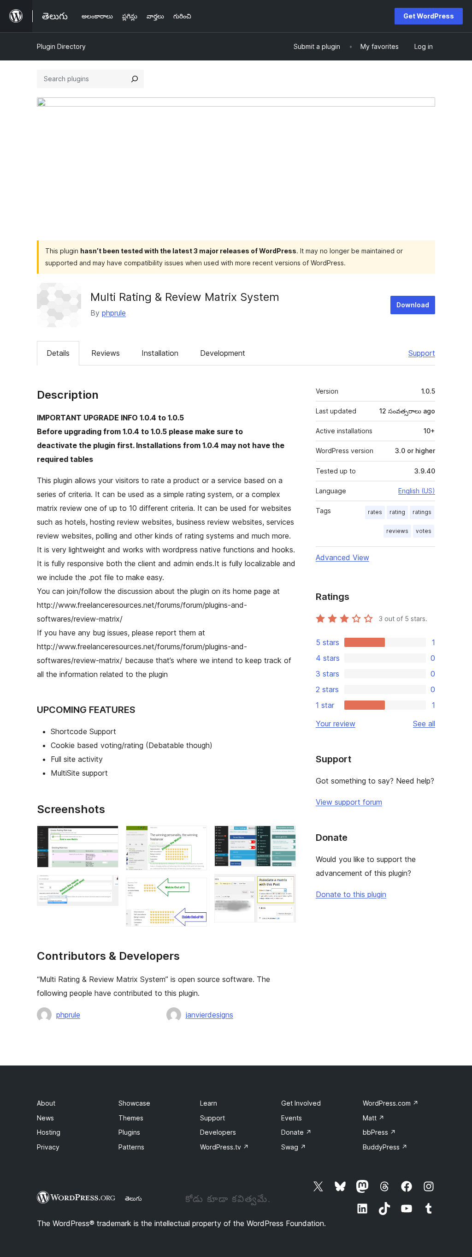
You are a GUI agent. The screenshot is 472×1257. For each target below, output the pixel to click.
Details (58, 353)
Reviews (105, 353)
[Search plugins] (134, 79)
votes (423, 530)
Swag (293, 1147)
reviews (397, 530)
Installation (160, 353)
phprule (114, 312)
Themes (130, 1118)
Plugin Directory (61, 46)
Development (222, 353)
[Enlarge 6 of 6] (283, 886)
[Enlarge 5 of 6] (283, 838)
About (46, 1103)
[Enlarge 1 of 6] (106, 838)
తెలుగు (133, 1198)
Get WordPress (428, 16)
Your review (335, 723)
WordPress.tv (224, 1147)
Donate (296, 1132)
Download (412, 305)
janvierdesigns (209, 1014)
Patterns (131, 1147)
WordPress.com (391, 1103)
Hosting (48, 1132)
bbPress (379, 1132)
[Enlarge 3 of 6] (194, 838)
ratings (422, 512)
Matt (373, 1118)
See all (424, 723)
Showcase (134, 1103)
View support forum (349, 802)
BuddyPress (385, 1147)
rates (375, 512)
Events (291, 1118)
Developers (218, 1132)
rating (397, 512)
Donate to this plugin (351, 894)
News (45, 1118)
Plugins (129, 1132)
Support (421, 353)
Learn (208, 1103)
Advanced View (342, 557)
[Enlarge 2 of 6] (106, 887)
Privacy (48, 1147)
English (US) (416, 491)
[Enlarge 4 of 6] (194, 890)
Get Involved (301, 1103)
